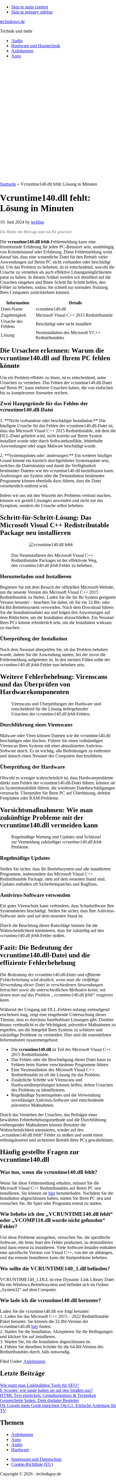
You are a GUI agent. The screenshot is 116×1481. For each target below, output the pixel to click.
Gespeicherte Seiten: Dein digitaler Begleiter (39, 1400)
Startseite (8, 184)
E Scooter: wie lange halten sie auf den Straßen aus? (46, 1390)
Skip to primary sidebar (32, 12)
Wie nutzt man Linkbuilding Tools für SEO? (39, 1385)
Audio (17, 1444)
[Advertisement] (58, 121)
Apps (16, 1439)
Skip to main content (29, 6)
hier (51, 1193)
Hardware (20, 1449)
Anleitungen (34, 1361)
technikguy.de (12, 21)
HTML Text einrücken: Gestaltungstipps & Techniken (48, 1395)
